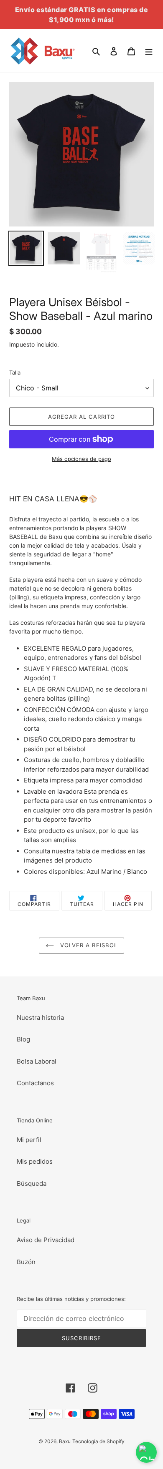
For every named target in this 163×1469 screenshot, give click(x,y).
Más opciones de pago (81, 458)
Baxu (65, 1441)
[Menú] (149, 51)
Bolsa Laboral (36, 1061)
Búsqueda (31, 1183)
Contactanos (35, 1083)
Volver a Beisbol (88, 945)
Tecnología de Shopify (98, 1441)
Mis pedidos (35, 1161)
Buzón (26, 1262)
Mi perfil (29, 1140)
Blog (23, 1039)
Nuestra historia (40, 1017)
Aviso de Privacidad (45, 1240)
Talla (14, 372)
